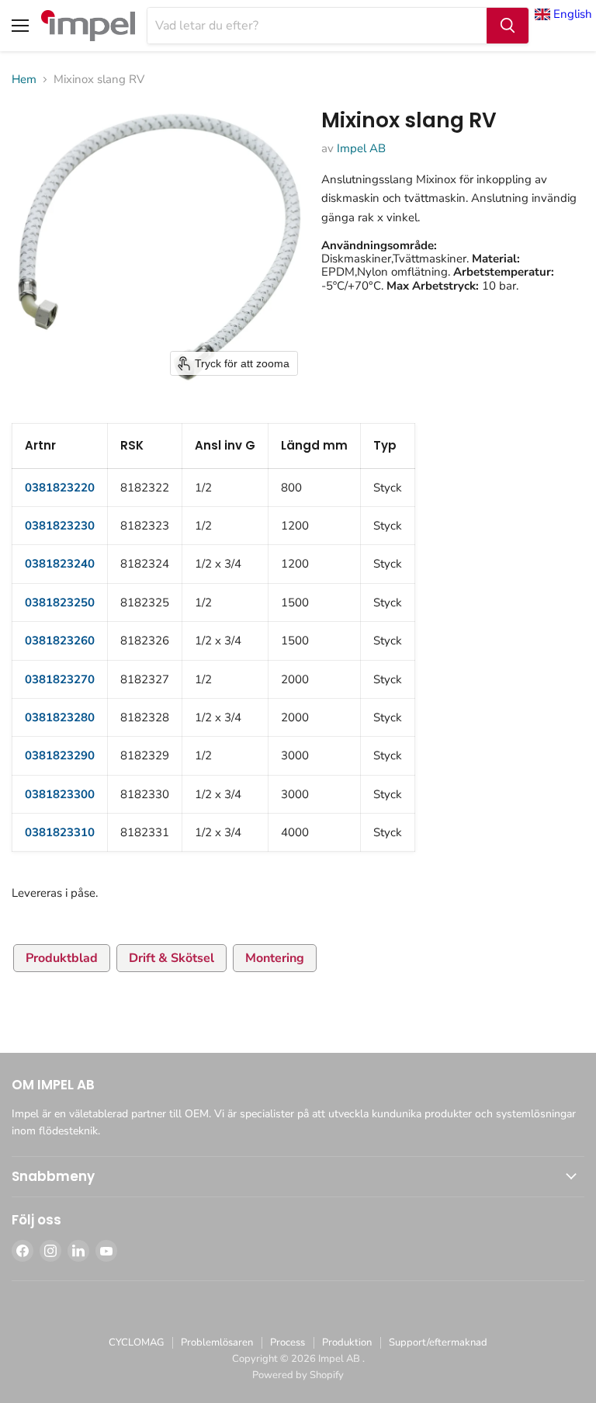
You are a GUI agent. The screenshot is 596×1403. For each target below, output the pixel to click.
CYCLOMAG (136, 1342)
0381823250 (60, 602)
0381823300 (60, 794)
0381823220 (60, 487)
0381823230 (60, 525)
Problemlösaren (217, 1342)
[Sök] (507, 25)
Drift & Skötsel (171, 958)
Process (287, 1342)
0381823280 (60, 717)
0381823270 (60, 679)
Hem (24, 79)
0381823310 (60, 832)
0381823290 (60, 755)
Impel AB (361, 148)
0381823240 (60, 563)
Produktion (347, 1342)
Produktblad (62, 958)
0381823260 (60, 640)
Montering (274, 958)
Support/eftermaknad (438, 1342)
